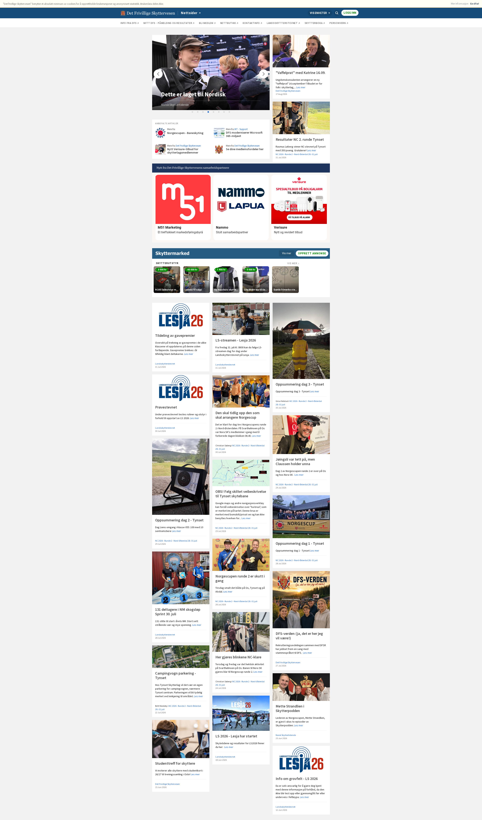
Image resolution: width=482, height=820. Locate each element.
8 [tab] (229, 112)
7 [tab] (224, 112)
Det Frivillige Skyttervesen (288, 90)
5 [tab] (214, 112)
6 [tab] (219, 112)
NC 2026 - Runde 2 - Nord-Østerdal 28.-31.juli (297, 154)
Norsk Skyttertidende (175, 104)
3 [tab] (203, 112)
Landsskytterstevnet (165, 363)
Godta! (474, 3)
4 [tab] (208, 112)
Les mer (300, 87)
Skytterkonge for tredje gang (199, 94)
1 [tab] (193, 112)
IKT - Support (241, 129)
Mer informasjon (460, 3)
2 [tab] (198, 112)
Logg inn (350, 12)
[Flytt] (158, 73)
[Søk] (337, 13)
